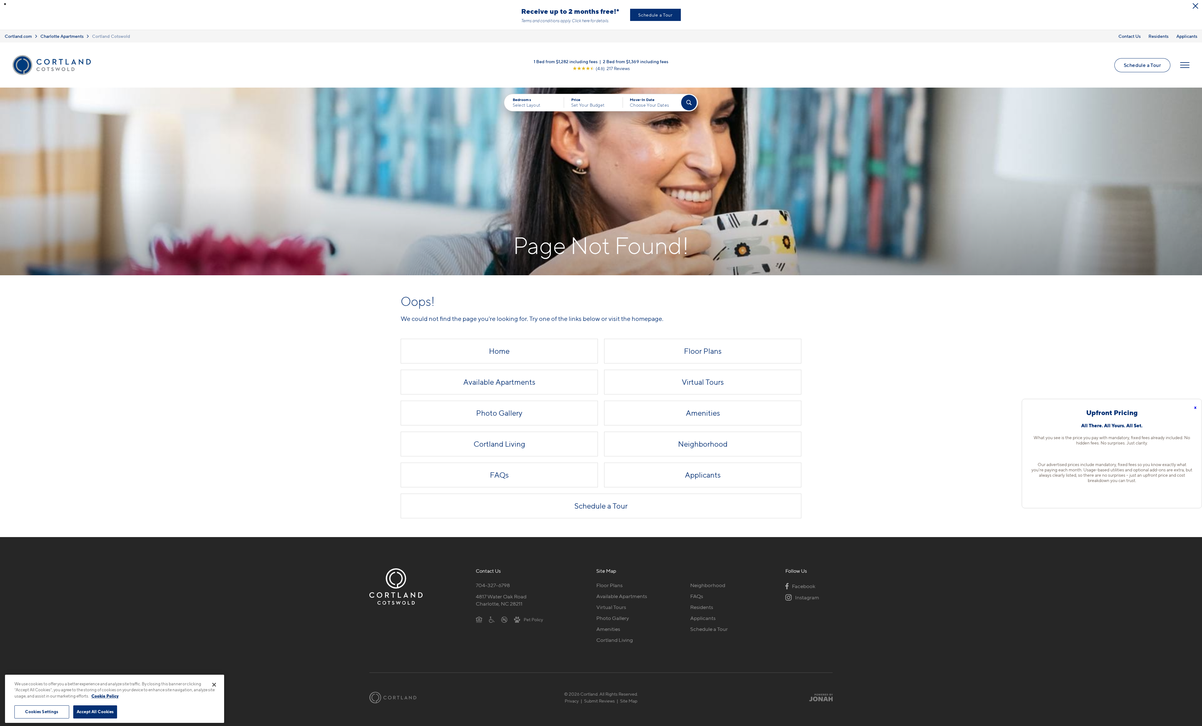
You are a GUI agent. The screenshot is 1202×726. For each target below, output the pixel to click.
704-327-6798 (493, 585)
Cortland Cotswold (111, 36)
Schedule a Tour (655, 15)
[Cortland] (392, 698)
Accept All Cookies (95, 711)
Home (499, 351)
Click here (581, 20)
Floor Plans (703, 351)
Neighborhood (702, 444)
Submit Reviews (599, 700)
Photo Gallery (499, 413)
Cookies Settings (41, 711)
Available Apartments (499, 382)
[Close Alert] (1195, 6)
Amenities (703, 413)
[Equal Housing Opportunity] (479, 619)
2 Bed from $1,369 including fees (635, 61)
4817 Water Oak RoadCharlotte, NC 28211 (501, 600)
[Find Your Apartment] (689, 102)
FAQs (499, 475)
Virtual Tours (703, 382)
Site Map (628, 700)
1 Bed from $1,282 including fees (566, 61)
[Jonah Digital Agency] (818, 697)
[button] (5, 4)
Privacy (572, 700)
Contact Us (1129, 36)
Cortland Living (499, 444)
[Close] (214, 685)
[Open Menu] (1184, 65)
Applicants (1186, 36)
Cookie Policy (105, 695)
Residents (1158, 36)
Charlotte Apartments (62, 36)
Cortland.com (18, 36)
